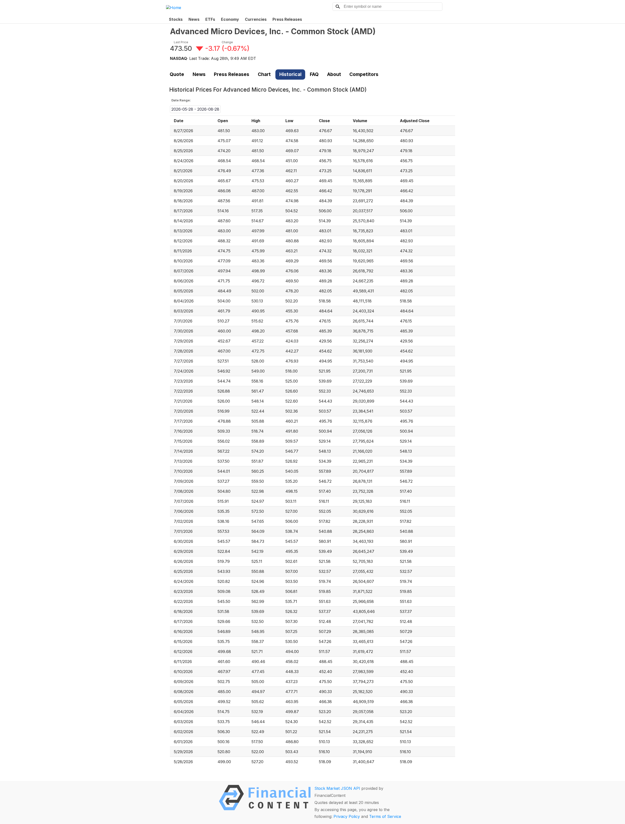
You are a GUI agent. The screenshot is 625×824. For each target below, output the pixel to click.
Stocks (176, 19)
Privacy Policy (346, 816)
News (193, 19)
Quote (177, 74)
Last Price (181, 42)
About (334, 74)
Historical (290, 74)
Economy (230, 19)
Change (227, 42)
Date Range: (181, 100)
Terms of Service (385, 816)
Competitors (363, 74)
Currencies (256, 19)
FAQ (314, 74)
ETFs (210, 19)
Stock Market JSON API (337, 788)
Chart (264, 74)
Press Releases (287, 19)
